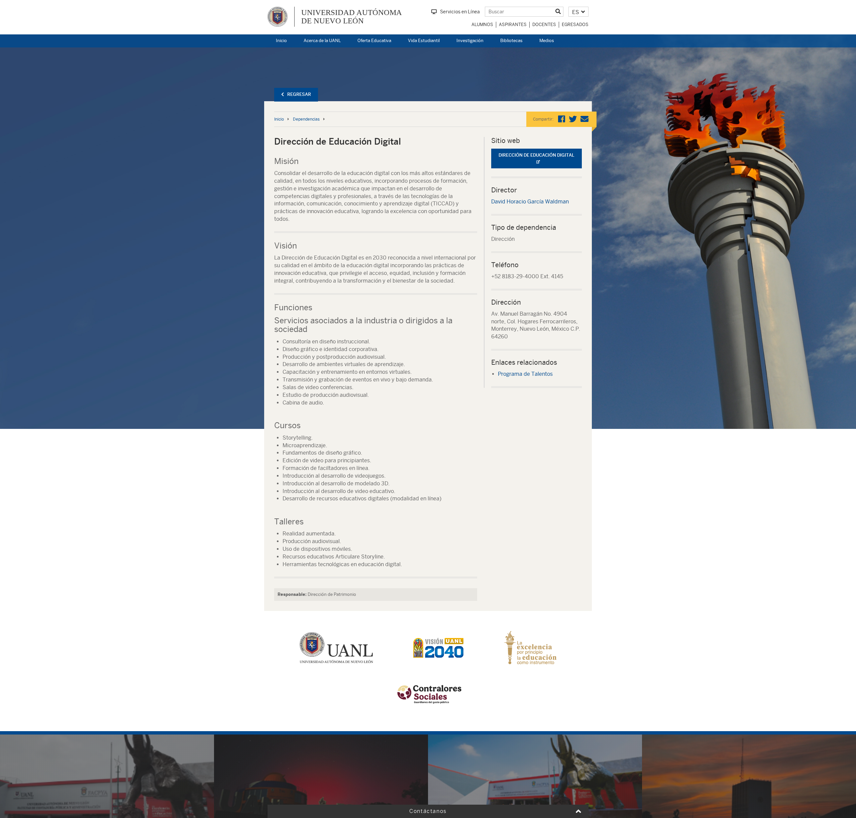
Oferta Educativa (374, 40)
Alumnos (482, 24)
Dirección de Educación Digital (536, 155)
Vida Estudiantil (424, 40)
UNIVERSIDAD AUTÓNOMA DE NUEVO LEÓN (351, 16)
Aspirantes (513, 24)
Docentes (544, 24)
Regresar (299, 94)
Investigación (470, 40)
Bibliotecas (511, 40)
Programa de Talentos (525, 374)
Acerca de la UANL (322, 40)
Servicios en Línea (460, 11)
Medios (546, 40)
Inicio (281, 40)
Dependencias (306, 119)
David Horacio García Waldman (530, 201)
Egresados (575, 24)
